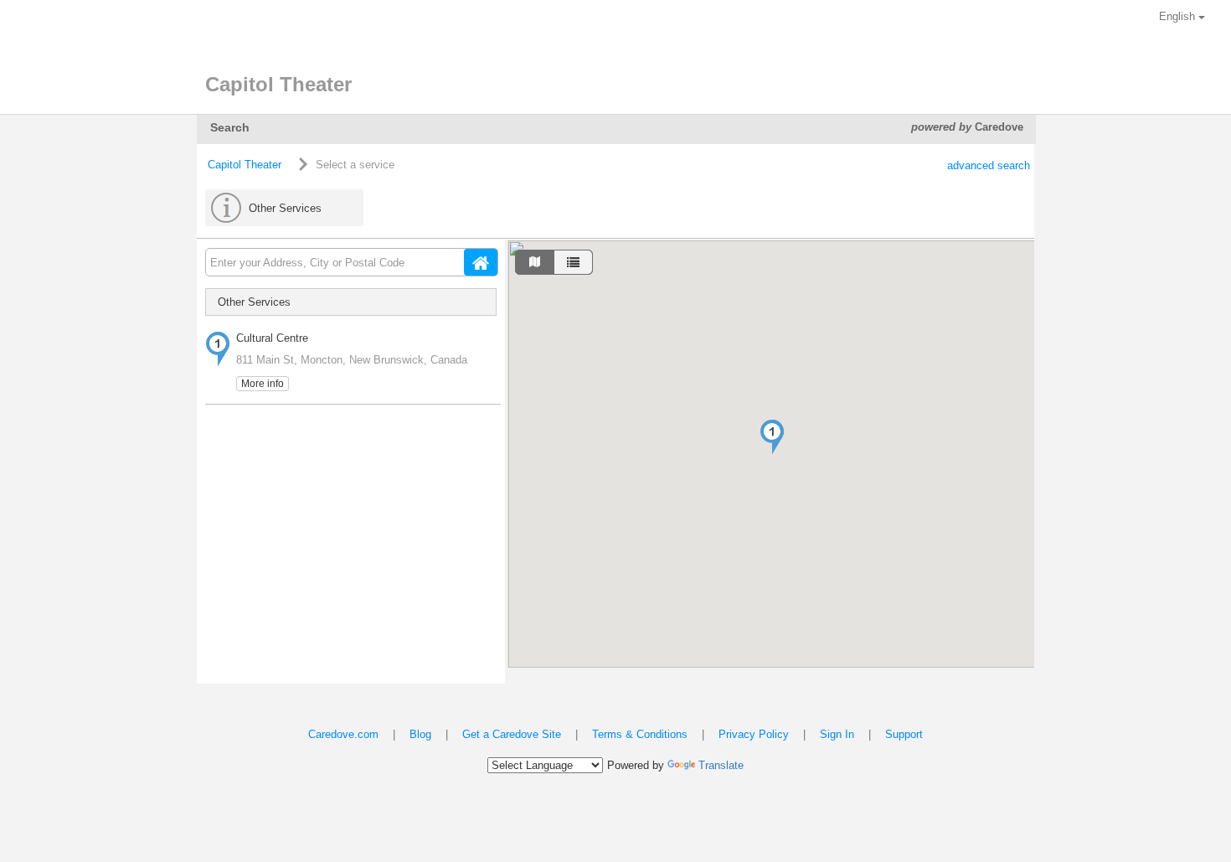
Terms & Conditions (640, 734)
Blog (420, 734)
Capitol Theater (244, 164)
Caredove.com (343, 734)
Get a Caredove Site (511, 734)
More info (262, 384)
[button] (772, 437)
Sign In (837, 734)
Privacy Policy (754, 734)
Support (904, 734)
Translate (721, 765)
